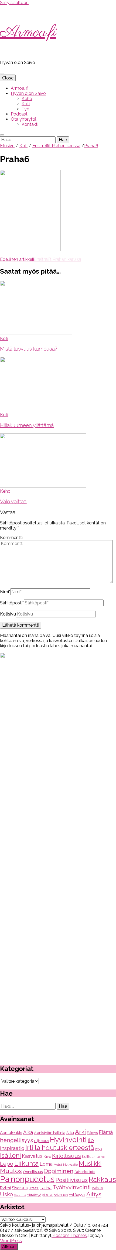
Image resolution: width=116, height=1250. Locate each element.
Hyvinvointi (68, 1139)
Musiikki (90, 1163)
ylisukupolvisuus (55, 1195)
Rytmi (5, 1187)
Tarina (46, 1187)
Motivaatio (70, 1164)
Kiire (47, 1156)
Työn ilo (97, 1188)
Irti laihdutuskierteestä (59, 1148)
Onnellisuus (33, 1171)
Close (7, 78)
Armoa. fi (19, 88)
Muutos (11, 1170)
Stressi (34, 1188)
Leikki (101, 1156)
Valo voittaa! (13, 501)
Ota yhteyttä (23, 119)
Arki (80, 1131)
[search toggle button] (2, 135)
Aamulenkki (11, 1132)
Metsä (58, 1164)
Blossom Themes (69, 1235)
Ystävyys (77, 1195)
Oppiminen (58, 1171)
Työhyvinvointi (72, 1187)
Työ (25, 108)
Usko (6, 1194)
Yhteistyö (34, 1195)
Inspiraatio (12, 1148)
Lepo (6, 1164)
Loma (46, 1164)
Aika (28, 1132)
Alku (70, 1132)
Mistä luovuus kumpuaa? (28, 349)
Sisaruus (20, 1187)
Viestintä (20, 1195)
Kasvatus (32, 1156)
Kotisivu (8, 614)
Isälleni (10, 1155)
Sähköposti (12, 602)
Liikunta (26, 1163)
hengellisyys (16, 1140)
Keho (27, 98)
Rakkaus (102, 1179)
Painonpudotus (27, 1179)
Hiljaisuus (41, 1141)
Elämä (106, 1132)
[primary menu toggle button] (2, 73)
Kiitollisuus (66, 1155)
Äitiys (93, 1194)
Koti (26, 103)
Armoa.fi (28, 32)
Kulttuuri (88, 1157)
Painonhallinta (84, 1172)
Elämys (92, 1133)
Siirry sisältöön (14, 2)
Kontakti (30, 124)
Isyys (98, 1148)
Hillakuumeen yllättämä (27, 425)
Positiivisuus (72, 1180)
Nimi (5, 591)
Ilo (91, 1140)
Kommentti (11, 537)
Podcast (19, 114)
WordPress (11, 1240)
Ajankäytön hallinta (49, 1132)
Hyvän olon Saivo (28, 93)
